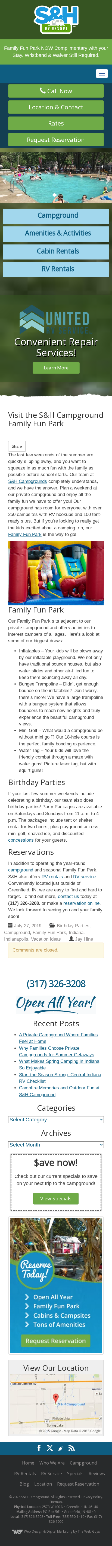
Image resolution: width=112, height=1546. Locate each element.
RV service (84, 876)
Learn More (56, 367)
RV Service (51, 1444)
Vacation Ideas (46, 939)
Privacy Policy (92, 1467)
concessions (21, 840)
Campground (17, 932)
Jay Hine (84, 939)
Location (43, 1455)
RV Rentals (25, 1444)
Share (17, 446)
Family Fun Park (25, 534)
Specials (75, 1444)
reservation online (81, 903)
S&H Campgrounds (27, 481)
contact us (68, 896)
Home (28, 1433)
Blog (24, 1455)
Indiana (76, 932)
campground (20, 870)
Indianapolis (16, 939)
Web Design (33, 1502)
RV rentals (52, 876)
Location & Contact (56, 107)
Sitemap (55, 1472)
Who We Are (52, 1433)
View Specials (55, 1198)
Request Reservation (56, 139)
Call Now (59, 91)
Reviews (97, 1444)
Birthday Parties (73, 925)
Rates (56, 123)
